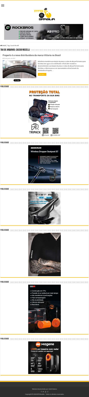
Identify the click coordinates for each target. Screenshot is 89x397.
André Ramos (53, 389)
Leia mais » (42, 74)
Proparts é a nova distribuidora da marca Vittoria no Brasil (32, 55)
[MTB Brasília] (44, 11)
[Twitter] (43, 391)
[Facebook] (41, 391)
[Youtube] (45, 391)
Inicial (4, 45)
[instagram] (48, 391)
